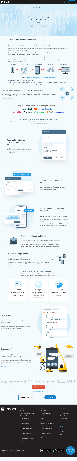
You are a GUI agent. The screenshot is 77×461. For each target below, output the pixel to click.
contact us (45, 84)
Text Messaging (25, 418)
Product (37, 2)
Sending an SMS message (49, 77)
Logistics (43, 426)
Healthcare (43, 415)
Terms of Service (64, 421)
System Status (63, 415)
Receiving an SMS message (34, 77)
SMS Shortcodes (25, 436)
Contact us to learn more (7, 98)
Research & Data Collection (47, 423)
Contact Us (62, 436)
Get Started (72, 2)
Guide (59, 2)
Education (43, 421)
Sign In (65, 2)
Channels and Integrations (26, 415)
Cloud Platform (23, 410)
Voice (42, 7)
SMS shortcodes (34, 82)
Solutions (44, 2)
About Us (62, 429)
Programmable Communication (27, 413)
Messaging (36, 7)
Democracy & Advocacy (46, 428)
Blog (61, 434)
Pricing (49, 2)
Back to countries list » (38, 391)
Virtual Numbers (25, 431)
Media (42, 418)
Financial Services (45, 433)
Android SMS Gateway (27, 428)
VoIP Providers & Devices (28, 438)
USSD (23, 426)
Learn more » (4, 366)
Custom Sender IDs (26, 433)
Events (42, 431)
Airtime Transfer (25, 423)
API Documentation (64, 413)
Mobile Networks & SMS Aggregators (47, 436)
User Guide (63, 410)
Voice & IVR (24, 421)
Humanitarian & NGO (46, 413)
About (54, 2)
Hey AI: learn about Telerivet (7, 452)
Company (62, 431)
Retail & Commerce (45, 410)
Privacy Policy (63, 418)
